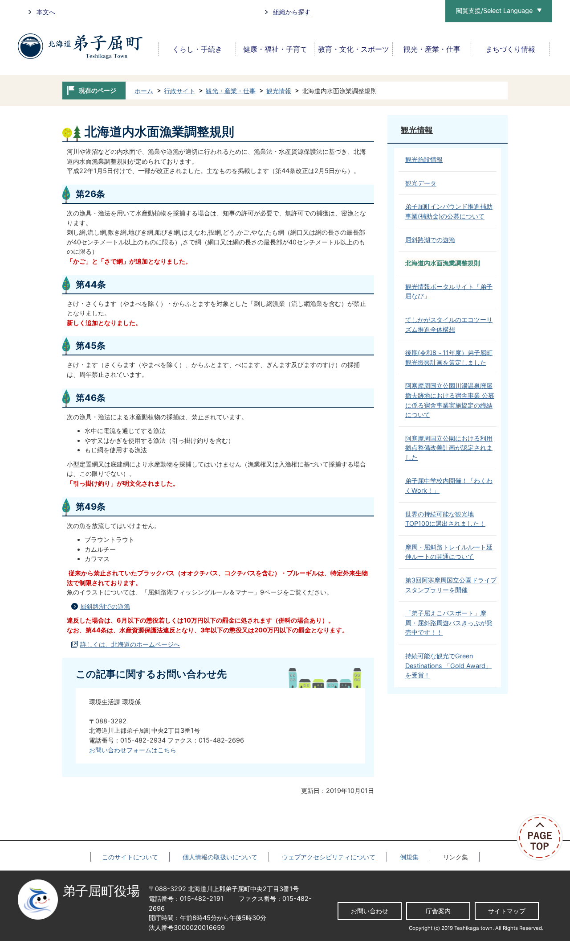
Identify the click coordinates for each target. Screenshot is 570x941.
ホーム (143, 91)
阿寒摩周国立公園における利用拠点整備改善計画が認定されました (449, 447)
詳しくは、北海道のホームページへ (130, 644)
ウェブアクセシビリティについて (328, 857)
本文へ (46, 12)
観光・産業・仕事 (431, 49)
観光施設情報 (424, 159)
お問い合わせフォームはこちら (132, 750)
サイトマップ (506, 911)
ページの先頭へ (543, 837)
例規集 (409, 857)
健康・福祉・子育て (275, 49)
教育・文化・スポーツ (353, 49)
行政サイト (179, 91)
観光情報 (278, 91)
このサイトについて (130, 857)
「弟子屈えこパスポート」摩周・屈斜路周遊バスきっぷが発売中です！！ (449, 622)
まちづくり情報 (510, 49)
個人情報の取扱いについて (220, 857)
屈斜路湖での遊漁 (105, 606)
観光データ (420, 183)
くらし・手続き (197, 49)
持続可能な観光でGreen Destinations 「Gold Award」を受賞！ (448, 665)
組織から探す (291, 12)
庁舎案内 (438, 911)
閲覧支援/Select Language (494, 10)
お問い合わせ (369, 911)
